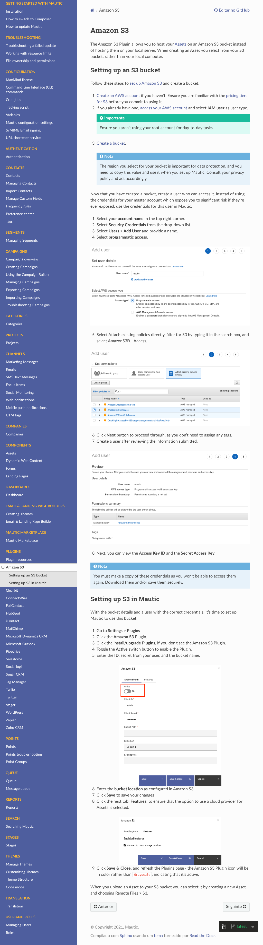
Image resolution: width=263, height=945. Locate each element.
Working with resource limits (28, 53)
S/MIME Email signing (23, 130)
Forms (11, 468)
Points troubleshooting (24, 754)
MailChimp (14, 629)
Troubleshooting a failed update (31, 46)
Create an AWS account (118, 96)
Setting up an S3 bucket (28, 575)
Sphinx (126, 936)
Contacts (13, 176)
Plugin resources (19, 560)
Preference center (20, 214)
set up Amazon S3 (146, 83)
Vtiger (10, 705)
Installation (14, 11)
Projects (12, 343)
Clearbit (12, 590)
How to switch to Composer (28, 19)
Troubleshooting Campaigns (28, 305)
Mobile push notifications (26, 408)
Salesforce (14, 659)
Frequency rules (18, 206)
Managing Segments (22, 240)
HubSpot (13, 613)
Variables (13, 115)
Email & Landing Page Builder (29, 521)
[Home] (92, 10)
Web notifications (20, 400)
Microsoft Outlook (20, 644)
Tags (9, 221)
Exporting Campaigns (23, 290)
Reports (12, 807)
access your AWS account (163, 108)
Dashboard (14, 495)
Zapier (11, 720)
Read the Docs (202, 936)
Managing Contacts (21, 183)
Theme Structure (19, 879)
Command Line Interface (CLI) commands (29, 89)
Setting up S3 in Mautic (27, 583)
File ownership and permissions (30, 61)
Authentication (18, 157)
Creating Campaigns (21, 267)
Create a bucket (111, 143)
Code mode (15, 887)
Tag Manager (16, 682)
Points (11, 747)
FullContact (15, 606)
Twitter (11, 697)
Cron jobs (13, 100)
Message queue (18, 789)
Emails (11, 370)
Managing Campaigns (23, 282)
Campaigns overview (22, 259)
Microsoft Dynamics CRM (26, 636)
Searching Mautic (20, 826)
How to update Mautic (24, 27)
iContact (12, 621)
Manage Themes (19, 864)
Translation (14, 906)
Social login (15, 667)
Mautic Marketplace (22, 540)
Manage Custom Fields (24, 198)
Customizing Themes (22, 872)
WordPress (14, 712)
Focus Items (15, 385)
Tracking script (17, 107)
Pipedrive (13, 651)
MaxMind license (19, 80)
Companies (14, 434)
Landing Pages (17, 476)
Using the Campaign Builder (28, 275)
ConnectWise (16, 598)
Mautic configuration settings (29, 123)
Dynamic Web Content (24, 461)
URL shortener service (23, 138)
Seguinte (234, 907)
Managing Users (18, 925)
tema (158, 936)
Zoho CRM (14, 728)
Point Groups (16, 762)
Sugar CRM (15, 674)
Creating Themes (19, 514)
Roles (10, 933)
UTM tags (13, 415)
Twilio (10, 690)
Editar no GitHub (234, 10)
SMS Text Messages (21, 377)
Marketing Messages (22, 362)
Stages (11, 845)
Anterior (105, 907)
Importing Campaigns (23, 298)
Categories (14, 324)
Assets (11, 453)
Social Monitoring (20, 393)
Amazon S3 (15, 567)
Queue (11, 781)
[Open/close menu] (3, 567)
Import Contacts (19, 191)
